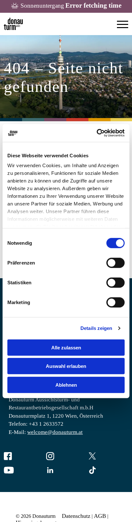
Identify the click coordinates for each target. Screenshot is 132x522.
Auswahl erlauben (66, 366)
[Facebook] (24, 456)
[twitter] (108, 456)
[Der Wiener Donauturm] (13, 24)
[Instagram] (66, 456)
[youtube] (24, 470)
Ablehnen (66, 384)
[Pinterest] (108, 470)
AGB (100, 516)
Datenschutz (76, 516)
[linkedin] (66, 470)
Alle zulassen (66, 347)
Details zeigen (96, 328)
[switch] (115, 262)
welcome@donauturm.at (55, 432)
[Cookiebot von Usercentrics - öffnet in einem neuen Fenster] (97, 133)
